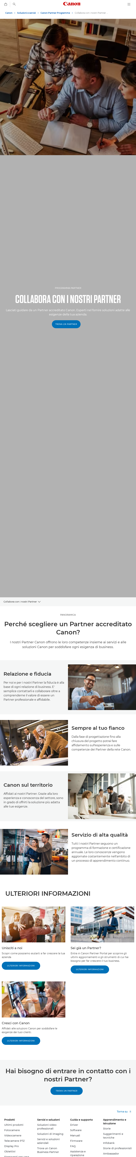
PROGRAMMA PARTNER (68, 288)
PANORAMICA (68, 614)
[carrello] (5, 4)
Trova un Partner (66, 324)
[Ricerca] (14, 4)
